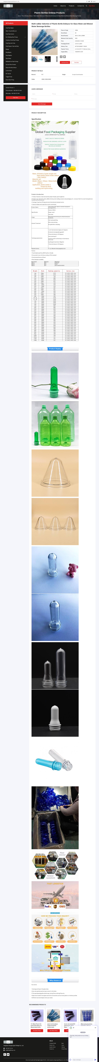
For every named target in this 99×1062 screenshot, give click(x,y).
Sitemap (63, 1047)
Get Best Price (65, 62)
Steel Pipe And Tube (10, 43)
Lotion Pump (9, 70)
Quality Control (52, 1047)
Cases (63, 1045)
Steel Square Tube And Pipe (12, 46)
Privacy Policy (64, 1049)
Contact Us (52, 1049)
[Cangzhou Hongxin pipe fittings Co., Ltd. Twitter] (89, 1)
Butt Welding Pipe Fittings (12, 37)
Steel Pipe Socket (10, 34)
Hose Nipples (9, 55)
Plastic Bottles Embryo (27, 15)
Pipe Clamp (8, 58)
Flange (7, 49)
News (63, 1043)
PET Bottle (8, 73)
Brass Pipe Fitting (10, 79)
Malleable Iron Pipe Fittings (12, 61)
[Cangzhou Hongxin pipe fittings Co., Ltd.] (8, 5)
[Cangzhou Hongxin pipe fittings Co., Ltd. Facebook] (86, 1)
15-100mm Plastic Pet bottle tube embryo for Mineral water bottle (36, 1025)
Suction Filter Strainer (11, 64)
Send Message (42, 104)
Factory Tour (52, 1045)
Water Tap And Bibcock (11, 31)
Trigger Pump (9, 76)
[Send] (95, 1059)
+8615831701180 (17, 90)
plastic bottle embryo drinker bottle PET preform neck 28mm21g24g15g (52, 1025)
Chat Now (15, 97)
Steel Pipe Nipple (10, 28)
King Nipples (8, 52)
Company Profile (53, 1043)
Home (19, 15)
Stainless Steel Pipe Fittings (12, 40)
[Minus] (95, 1028)
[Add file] (70, 1059)
